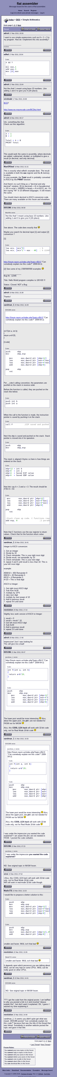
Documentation (25, 1070)
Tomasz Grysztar (26, 1074)
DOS (18, 20)
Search (26, 10)
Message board (47, 1070)
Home (20, 10)
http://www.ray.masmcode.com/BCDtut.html (22, 110)
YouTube (47, 1074)
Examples (36, 1070)
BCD (6, 103)
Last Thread (35, 1044)
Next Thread (45, 1044)
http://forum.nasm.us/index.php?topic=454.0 (22, 262)
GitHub (40, 1074)
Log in (42, 13)
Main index (6, 1070)
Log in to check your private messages (24, 13)
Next (19, 25)
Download (15, 1070)
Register (34, 10)
